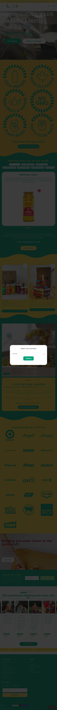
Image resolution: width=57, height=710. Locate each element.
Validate (28, 358)
